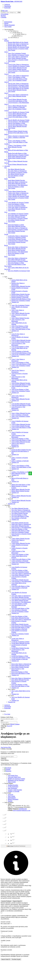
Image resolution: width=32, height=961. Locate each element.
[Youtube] (7, 769)
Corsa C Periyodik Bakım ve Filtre (17, 79)
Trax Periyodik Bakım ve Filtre (20, 516)
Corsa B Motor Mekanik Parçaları (17, 99)
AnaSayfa (7, 4)
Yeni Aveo (7, 269)
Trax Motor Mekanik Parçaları (16, 169)
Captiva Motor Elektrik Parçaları (17, 191)
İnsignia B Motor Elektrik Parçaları (17, 131)
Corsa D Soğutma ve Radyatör (20, 351)
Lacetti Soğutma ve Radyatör (19, 659)
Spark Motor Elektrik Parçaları (16, 180)
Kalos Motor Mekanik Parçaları (17, 226)
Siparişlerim (7, 6)
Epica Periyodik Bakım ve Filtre (17, 264)
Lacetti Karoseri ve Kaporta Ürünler (18, 240)
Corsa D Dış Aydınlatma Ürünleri (20, 354)
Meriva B (7, 148)
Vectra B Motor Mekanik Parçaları (17, 164)
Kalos (6, 223)
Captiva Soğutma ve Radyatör (19, 561)
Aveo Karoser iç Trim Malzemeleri (21, 602)
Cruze (6, 201)
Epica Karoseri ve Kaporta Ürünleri (18, 261)
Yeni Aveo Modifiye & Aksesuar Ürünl (19, 270)
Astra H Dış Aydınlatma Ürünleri (20, 391)
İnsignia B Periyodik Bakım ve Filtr (18, 132)
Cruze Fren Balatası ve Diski (16, 204)
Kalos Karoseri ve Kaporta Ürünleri (18, 229)
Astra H (6, 82)
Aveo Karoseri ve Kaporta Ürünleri (18, 218)
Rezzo (6, 245)
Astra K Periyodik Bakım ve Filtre (17, 125)
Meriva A (7, 159)
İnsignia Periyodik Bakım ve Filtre (21, 299)
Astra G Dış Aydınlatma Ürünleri (17, 109)
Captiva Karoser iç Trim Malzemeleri (18, 552)
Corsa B (6, 98)
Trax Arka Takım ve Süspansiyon (17, 171)
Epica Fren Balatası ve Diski (16, 263)
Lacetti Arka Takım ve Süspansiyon (18, 236)
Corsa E (6, 110)
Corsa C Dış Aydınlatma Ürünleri (17, 80)
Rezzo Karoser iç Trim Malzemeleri (18, 251)
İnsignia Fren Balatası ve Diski (20, 296)
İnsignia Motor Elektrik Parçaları (20, 294)
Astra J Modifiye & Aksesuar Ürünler (18, 55)
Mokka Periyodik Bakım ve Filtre (17, 153)
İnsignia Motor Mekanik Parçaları (17, 45)
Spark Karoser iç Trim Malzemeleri (18, 185)
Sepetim (10, 801)
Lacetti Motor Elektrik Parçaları (17, 242)
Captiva (6, 190)
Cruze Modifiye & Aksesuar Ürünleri (18, 202)
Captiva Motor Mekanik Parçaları (17, 194)
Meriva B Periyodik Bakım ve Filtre (18, 150)
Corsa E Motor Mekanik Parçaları (17, 113)
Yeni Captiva (8, 266)
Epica (5, 256)
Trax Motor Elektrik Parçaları (16, 174)
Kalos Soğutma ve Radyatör (19, 629)
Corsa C (6, 74)
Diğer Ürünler (12, 782)
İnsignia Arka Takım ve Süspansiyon (18, 44)
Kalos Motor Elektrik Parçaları (16, 231)
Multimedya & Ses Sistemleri (16, 780)
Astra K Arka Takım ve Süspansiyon (18, 444)
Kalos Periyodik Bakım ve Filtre (20, 627)
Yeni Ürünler (8, 26)
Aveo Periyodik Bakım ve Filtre (20, 608)
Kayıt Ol (9, 726)
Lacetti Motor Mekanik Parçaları (17, 239)
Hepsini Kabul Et (17, 901)
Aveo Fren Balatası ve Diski (19, 603)
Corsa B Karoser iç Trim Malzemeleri (18, 102)
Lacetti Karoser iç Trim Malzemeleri (17, 650)
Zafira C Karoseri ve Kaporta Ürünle (18, 136)
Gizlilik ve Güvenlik (13, 791)
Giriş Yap (3, 726)
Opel (5, 39)
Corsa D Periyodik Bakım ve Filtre (21, 353)
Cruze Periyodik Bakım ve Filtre (20, 586)
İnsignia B (7, 129)
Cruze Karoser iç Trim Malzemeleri (21, 581)
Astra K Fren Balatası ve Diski (16, 123)
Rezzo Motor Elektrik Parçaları (16, 250)
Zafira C (6, 134)
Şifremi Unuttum (14, 724)
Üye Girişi (7, 714)
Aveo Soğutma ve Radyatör (19, 610)
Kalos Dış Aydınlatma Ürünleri (20, 633)
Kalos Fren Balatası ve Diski (16, 224)
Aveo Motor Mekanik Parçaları (16, 217)
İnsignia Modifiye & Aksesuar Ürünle (18, 47)
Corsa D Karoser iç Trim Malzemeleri (18, 71)
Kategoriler (7, 7)
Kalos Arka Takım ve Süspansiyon (17, 228)
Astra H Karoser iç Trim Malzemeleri (18, 86)
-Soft (8, 846)
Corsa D (6, 63)
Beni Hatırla (6, 724)
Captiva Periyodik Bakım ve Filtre (21, 559)
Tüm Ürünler (11, 50)
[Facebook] (7, 767)
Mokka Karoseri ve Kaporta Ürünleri (18, 155)
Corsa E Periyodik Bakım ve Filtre (17, 117)
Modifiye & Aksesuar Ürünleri (16, 778)
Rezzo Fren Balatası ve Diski (16, 253)
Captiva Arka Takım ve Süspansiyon (18, 193)
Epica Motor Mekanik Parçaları (16, 259)
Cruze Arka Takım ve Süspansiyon (17, 207)
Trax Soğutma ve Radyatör (18, 518)
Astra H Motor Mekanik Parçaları (17, 90)
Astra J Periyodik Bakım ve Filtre (20, 329)
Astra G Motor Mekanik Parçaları (17, 105)
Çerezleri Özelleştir (6, 901)
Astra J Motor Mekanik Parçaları (17, 58)
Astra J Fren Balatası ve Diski (19, 326)
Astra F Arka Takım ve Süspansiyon (18, 94)
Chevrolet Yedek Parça (14, 777)
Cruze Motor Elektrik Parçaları (20, 580)
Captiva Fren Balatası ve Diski (20, 554)
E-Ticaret (11, 846)
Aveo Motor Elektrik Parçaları (16, 220)
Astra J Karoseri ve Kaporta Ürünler (18, 59)
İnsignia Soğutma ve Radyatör (19, 297)
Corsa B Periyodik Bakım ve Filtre (17, 101)
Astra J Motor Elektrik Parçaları (20, 318)
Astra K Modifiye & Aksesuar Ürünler (18, 120)
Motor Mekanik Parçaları (15, 147)
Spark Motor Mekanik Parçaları (17, 183)
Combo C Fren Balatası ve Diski (17, 145)
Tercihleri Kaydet (16, 959)
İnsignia (6, 40)
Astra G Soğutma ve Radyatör (16, 107)
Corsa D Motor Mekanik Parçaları (17, 67)
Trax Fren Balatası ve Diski (15, 175)
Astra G (6, 104)
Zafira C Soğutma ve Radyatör (16, 137)
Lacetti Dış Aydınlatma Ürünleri (17, 237)
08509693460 (23, 809)
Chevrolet (7, 166)
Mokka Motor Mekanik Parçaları (17, 156)
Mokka (6, 151)
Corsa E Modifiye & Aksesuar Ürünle (18, 112)
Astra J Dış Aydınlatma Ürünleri (17, 53)
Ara (19, 12)
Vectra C (6, 139)
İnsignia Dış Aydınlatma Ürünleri (20, 300)
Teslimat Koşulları (13, 785)
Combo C (7, 144)
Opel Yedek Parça (13, 775)
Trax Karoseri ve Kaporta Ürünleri (17, 172)
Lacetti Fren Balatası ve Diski (19, 656)
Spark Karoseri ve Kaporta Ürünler (21, 534)
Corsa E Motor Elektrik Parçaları (17, 115)
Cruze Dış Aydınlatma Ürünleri (16, 205)
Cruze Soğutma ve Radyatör (19, 587)
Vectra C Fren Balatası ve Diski (17, 140)
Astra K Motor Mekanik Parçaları (17, 126)
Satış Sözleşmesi (12, 788)
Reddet (20, 895)
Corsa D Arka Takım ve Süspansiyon (18, 64)
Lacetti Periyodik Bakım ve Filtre (20, 657)
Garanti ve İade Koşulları (15, 790)
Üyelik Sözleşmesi (13, 786)
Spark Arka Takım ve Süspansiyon (17, 182)
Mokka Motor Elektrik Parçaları (17, 158)
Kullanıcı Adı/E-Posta (7, 717)
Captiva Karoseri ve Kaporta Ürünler (18, 198)
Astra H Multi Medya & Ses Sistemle (18, 88)
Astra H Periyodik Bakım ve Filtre (21, 384)
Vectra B (6, 163)
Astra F (6, 93)
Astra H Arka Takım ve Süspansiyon (18, 83)
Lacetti (6, 234)
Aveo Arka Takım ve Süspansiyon (17, 215)
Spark (6, 178)
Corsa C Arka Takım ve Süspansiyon (18, 75)
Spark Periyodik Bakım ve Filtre (20, 530)
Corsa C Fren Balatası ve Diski (16, 77)
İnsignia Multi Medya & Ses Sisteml (18, 42)
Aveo (5, 212)
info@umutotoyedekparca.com (21, 810)
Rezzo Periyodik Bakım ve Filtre (20, 673)
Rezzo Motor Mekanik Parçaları (17, 248)
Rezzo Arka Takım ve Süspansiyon (18, 247)
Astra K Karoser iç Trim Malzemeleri (18, 121)
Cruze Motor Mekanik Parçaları (17, 209)
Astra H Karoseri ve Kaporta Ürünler (18, 85)
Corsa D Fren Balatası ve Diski (20, 346)
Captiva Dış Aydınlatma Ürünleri (20, 562)
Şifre (2, 720)
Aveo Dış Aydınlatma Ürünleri (20, 611)
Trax (5, 167)
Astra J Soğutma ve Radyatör (19, 327)
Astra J (6, 52)
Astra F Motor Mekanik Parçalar (17, 96)
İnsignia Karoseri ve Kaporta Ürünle (18, 48)
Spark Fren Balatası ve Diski (16, 186)
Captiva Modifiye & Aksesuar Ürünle (18, 196)
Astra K (6, 118)
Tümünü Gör (15, 302)
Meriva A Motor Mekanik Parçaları (17, 161)
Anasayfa (10, 794)
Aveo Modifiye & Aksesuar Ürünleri (18, 213)
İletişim (6, 23)
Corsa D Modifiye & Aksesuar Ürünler (19, 66)
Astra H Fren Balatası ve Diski (20, 389)
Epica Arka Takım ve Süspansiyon (17, 258)
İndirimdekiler (8, 22)
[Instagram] (7, 771)
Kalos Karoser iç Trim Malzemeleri (21, 626)
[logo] (4, 10)
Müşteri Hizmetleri (9, 25)
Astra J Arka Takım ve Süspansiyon (18, 56)
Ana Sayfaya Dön (6, 747)
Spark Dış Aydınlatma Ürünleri (20, 532)
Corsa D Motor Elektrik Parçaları (17, 69)
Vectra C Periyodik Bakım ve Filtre (18, 142)
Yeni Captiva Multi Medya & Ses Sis (18, 267)
